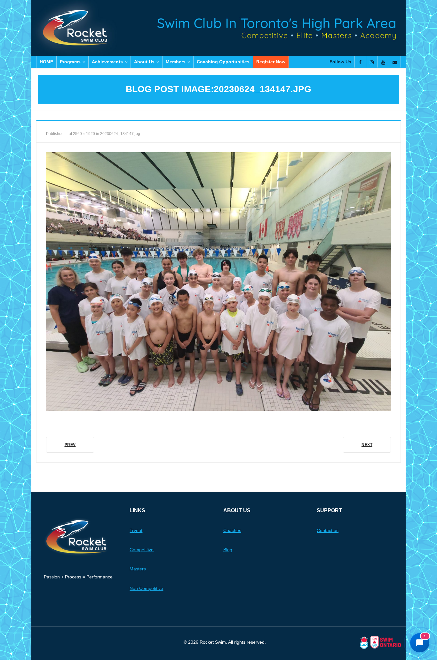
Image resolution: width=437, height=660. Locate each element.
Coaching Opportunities (223, 61)
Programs (70, 61)
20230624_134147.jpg (120, 133)
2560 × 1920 (84, 133)
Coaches (232, 530)
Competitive (142, 549)
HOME (46, 61)
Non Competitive (146, 588)
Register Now (270, 61)
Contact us (327, 530)
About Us (144, 61)
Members (176, 61)
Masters (138, 568)
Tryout (136, 530)
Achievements (107, 61)
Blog (227, 549)
